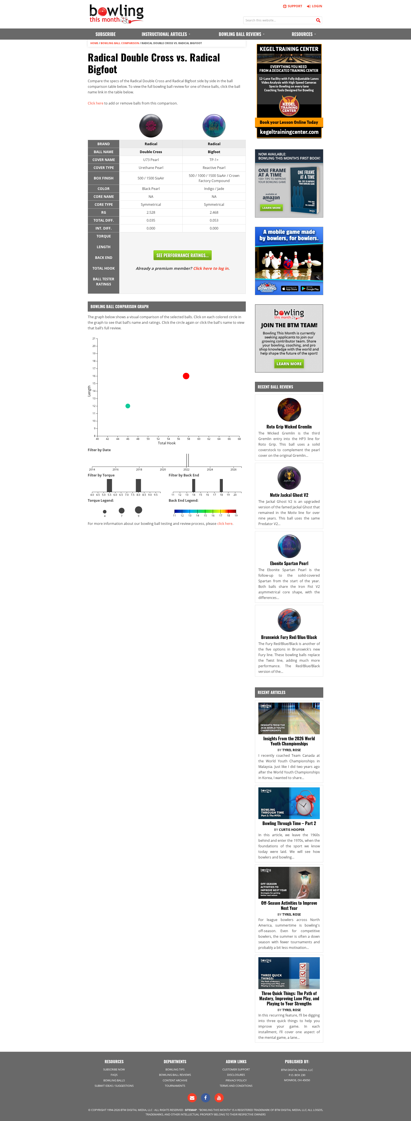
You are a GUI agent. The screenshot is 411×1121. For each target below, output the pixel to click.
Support (295, 6)
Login (317, 6)
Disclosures (236, 1075)
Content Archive (175, 1080)
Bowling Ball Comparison (120, 43)
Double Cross (151, 151)
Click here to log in (210, 268)
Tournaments (175, 1086)
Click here (95, 103)
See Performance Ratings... (182, 255)
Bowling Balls (114, 1080)
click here (224, 523)
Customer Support (236, 1069)
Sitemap (191, 1110)
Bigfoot (214, 151)
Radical (151, 144)
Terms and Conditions (236, 1086)
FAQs (114, 1075)
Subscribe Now (114, 1069)
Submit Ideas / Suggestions (114, 1086)
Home (94, 43)
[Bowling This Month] (116, 21)
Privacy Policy (236, 1080)
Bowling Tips (175, 1069)
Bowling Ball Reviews (175, 1075)
